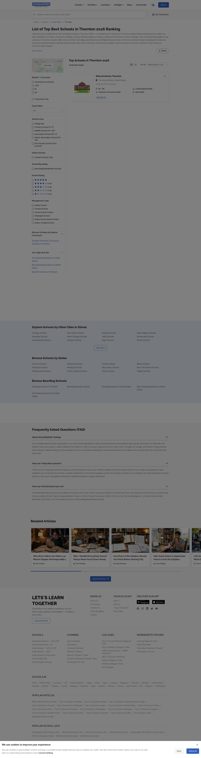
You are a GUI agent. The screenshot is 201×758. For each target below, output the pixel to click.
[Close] (164, 356)
